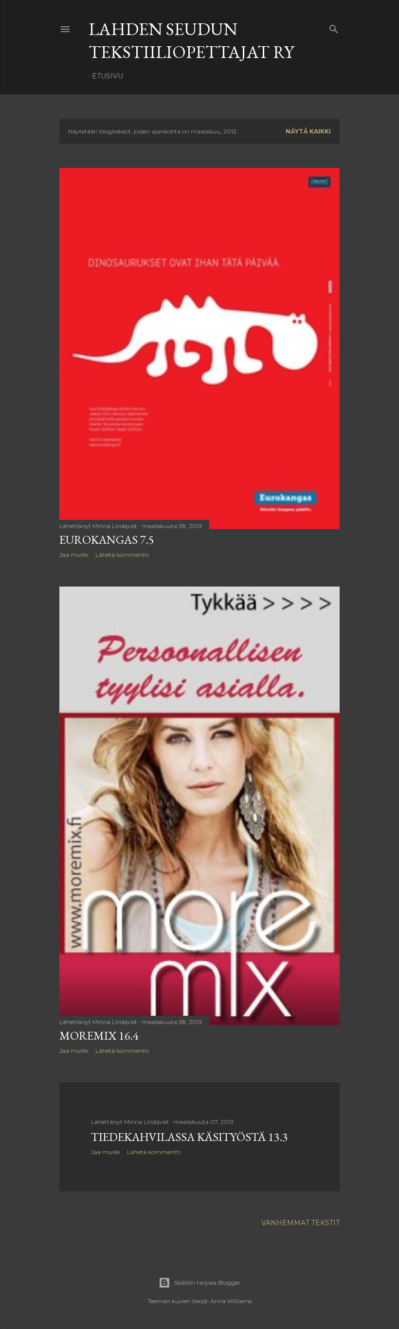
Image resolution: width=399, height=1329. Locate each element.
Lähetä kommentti (122, 554)
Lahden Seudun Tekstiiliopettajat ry (191, 40)
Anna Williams (231, 1301)
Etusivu (107, 76)
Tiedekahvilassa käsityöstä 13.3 (189, 1136)
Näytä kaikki (308, 131)
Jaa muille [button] (73, 554)
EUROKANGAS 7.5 (106, 539)
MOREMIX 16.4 (99, 1035)
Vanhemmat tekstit (300, 1222)
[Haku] (334, 27)
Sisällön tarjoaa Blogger (207, 1282)
